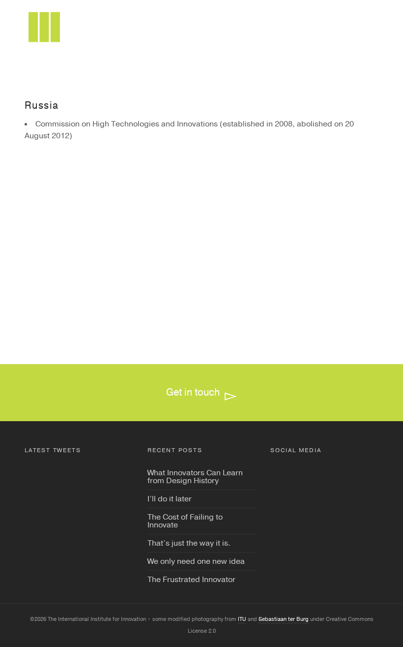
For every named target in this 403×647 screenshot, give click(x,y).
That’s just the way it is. (188, 543)
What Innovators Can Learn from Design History (195, 476)
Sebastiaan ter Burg (284, 619)
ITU (242, 619)
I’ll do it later (169, 498)
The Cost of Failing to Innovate (185, 521)
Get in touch (193, 392)
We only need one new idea (196, 561)
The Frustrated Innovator (191, 579)
